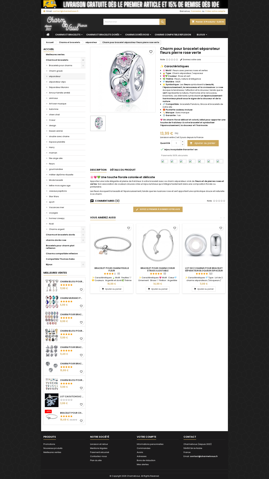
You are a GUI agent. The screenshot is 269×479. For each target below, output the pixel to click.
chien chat (54, 114)
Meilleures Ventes (55, 273)
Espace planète (57, 141)
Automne (53, 109)
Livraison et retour (99, 444)
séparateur (55, 76)
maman (53, 152)
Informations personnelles (150, 444)
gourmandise (56, 169)
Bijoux (201, 34)
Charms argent (56, 229)
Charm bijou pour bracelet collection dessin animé (72, 380)
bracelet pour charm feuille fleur (111, 269)
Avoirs (140, 452)
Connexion (196, 11)
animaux (53, 98)
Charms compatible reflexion (173, 34)
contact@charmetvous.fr (65, 11)
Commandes (143, 448)
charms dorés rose (137, 34)
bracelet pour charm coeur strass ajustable (158, 269)
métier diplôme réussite (61, 174)
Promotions (49, 444)
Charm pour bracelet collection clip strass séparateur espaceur (72, 314)
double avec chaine (59, 136)
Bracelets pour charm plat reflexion (60, 247)
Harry (51, 147)
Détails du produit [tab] (123, 170)
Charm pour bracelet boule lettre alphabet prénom (72, 363)
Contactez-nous (98, 456)
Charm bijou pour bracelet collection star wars (72, 331)
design (52, 125)
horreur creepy (56, 218)
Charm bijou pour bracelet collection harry (72, 281)
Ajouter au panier (202, 143)
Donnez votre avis (191, 59)
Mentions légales (98, 448)
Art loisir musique (57, 103)
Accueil (48, 49)
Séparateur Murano (59, 87)
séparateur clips (57, 81)
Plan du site (96, 460)
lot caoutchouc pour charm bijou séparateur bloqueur (72, 396)
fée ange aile (56, 158)
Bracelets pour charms (60, 65)
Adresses (141, 456)
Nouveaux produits (52, 448)
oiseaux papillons (58, 191)
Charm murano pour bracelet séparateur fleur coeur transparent (72, 298)
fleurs (52, 163)
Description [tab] (98, 170)
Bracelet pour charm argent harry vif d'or (72, 413)
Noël (51, 223)
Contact (190, 437)
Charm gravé (56, 70)
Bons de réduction (146, 460)
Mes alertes (143, 464)
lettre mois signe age (60, 185)
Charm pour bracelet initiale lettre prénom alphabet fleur (72, 347)
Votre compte (146, 437)
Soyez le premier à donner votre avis (159, 209)
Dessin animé (56, 130)
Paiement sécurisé (99, 452)
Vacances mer (56, 207)
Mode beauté (56, 180)
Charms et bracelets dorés (102, 34)
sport (51, 201)
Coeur (52, 120)
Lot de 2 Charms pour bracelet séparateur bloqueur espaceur (204, 269)
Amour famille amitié (59, 92)
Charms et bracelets (67, 34)
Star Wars (54, 196)
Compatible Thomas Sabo (60, 259)
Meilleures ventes (55, 54)
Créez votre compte (215, 11)
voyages (53, 212)
